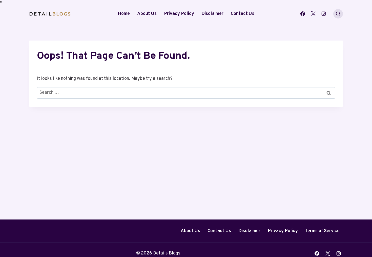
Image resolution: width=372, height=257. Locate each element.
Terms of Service (322, 231)
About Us (147, 14)
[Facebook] (302, 13)
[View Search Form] (338, 14)
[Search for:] (186, 93)
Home (124, 14)
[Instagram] (323, 13)
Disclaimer (212, 14)
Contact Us (242, 14)
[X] (313, 13)
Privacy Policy (179, 14)
